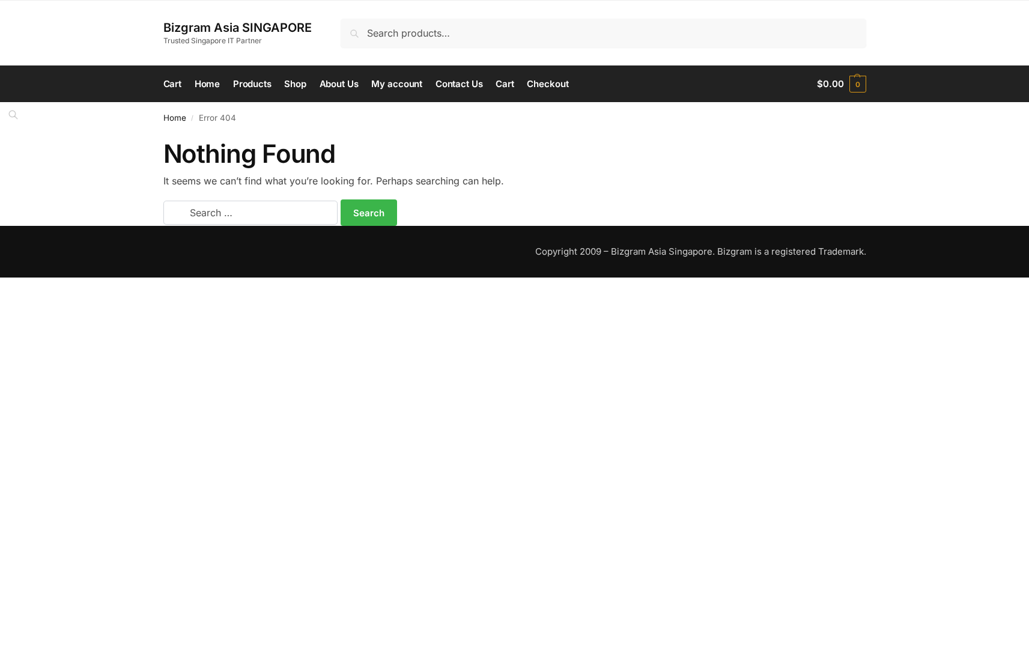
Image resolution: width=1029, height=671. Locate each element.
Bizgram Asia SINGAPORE (237, 27)
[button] (841, 84)
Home (174, 118)
